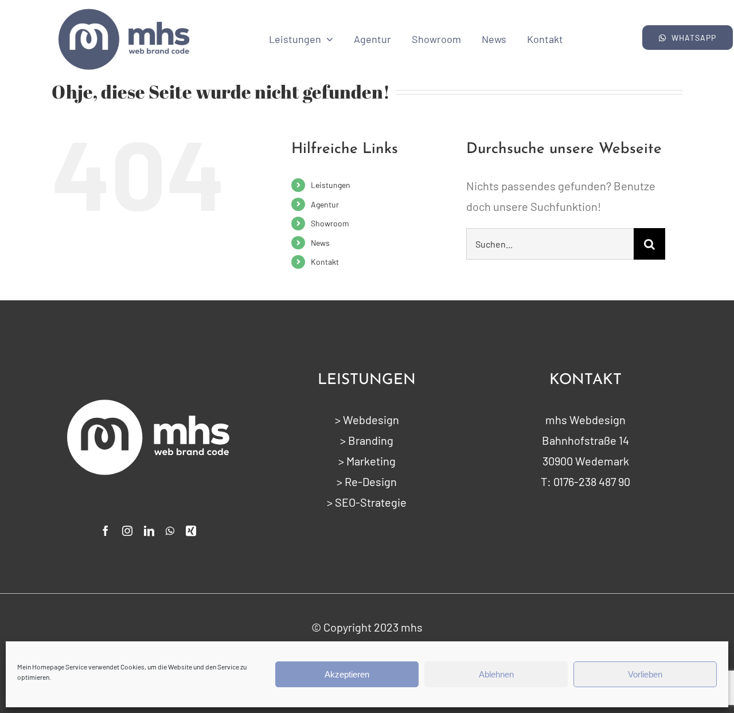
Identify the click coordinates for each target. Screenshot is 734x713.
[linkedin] (149, 531)
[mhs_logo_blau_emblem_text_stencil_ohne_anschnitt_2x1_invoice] (123, 11)
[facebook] (105, 531)
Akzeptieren (347, 674)
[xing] (191, 531)
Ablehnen (496, 674)
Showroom (330, 223)
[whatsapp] (170, 531)
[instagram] (127, 531)
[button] (687, 37)
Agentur (325, 204)
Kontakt (325, 262)
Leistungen (330, 185)
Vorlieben (645, 674)
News (320, 243)
